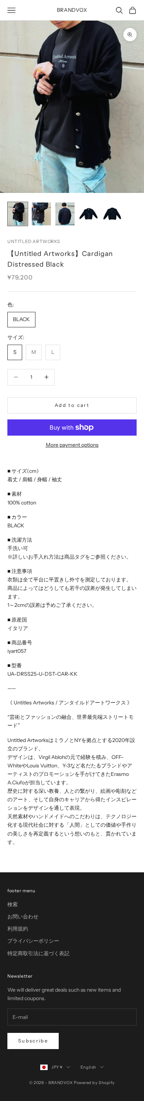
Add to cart (72, 405)
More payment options (72, 445)
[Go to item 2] (41, 214)
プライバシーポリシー (33, 941)
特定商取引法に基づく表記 (38, 953)
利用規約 (17, 928)
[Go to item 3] (65, 214)
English (88, 1067)
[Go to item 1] (17, 214)
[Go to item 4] (88, 214)
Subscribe (33, 1041)
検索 (12, 904)
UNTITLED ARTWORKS (33, 241)
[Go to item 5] (112, 214)
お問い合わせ (22, 916)
